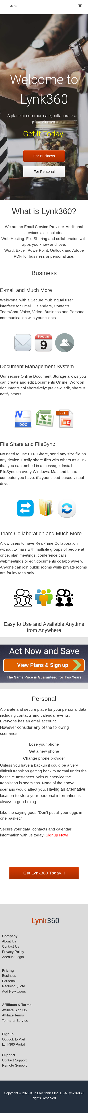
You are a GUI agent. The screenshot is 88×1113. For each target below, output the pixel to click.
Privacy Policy (13, 952)
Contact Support (14, 1060)
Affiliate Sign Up (14, 1010)
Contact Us (10, 946)
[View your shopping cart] (80, 6)
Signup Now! (57, 835)
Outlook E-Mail (13, 1039)
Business (9, 976)
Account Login (13, 957)
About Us (9, 941)
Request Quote (13, 986)
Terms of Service (15, 1021)
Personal (9, 981)
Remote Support (14, 1065)
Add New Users (14, 991)
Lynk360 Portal (13, 1044)
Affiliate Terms (13, 1015)
